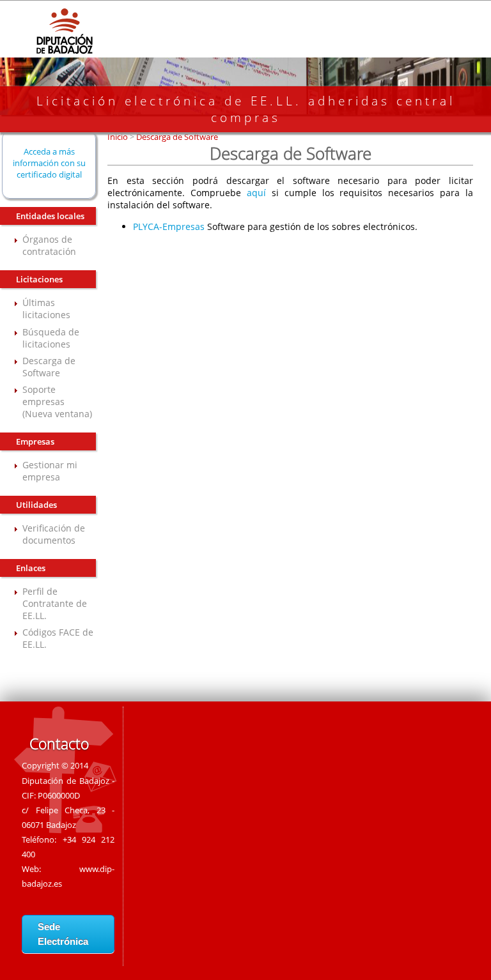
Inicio (118, 136)
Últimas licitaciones (46, 308)
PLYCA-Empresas (169, 226)
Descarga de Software (48, 367)
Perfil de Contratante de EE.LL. (54, 603)
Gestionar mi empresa (49, 471)
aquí (256, 193)
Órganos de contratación (49, 245)
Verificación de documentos (53, 534)
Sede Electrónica (63, 934)
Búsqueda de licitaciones (50, 338)
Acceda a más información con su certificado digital (49, 163)
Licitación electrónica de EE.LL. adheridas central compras (245, 109)
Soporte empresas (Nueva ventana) (57, 401)
